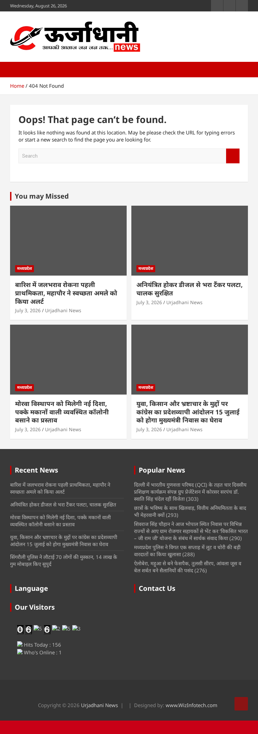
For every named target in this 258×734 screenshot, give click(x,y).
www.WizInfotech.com (191, 705)
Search (233, 156)
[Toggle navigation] (18, 69)
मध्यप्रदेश (24, 268)
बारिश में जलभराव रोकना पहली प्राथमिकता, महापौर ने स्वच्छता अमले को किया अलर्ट (66, 292)
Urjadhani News (63, 310)
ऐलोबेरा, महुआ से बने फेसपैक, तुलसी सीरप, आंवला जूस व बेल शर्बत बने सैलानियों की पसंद (187, 567)
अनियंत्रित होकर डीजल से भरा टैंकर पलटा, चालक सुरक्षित (189, 288)
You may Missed (42, 196)
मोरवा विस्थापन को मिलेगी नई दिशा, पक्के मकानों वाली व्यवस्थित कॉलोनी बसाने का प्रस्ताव (62, 411)
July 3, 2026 (28, 310)
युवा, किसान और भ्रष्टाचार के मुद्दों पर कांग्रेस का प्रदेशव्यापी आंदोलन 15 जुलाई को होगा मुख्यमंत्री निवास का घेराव (188, 411)
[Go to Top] (241, 703)
